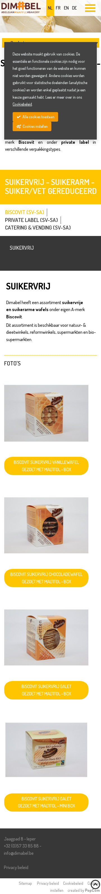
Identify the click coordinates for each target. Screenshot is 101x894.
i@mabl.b (19, 853)
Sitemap (25, 883)
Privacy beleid (16, 867)
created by (84, 890)
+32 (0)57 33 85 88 (21, 846)
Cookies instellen (35, 126)
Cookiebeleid (73, 883)
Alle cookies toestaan (38, 116)
